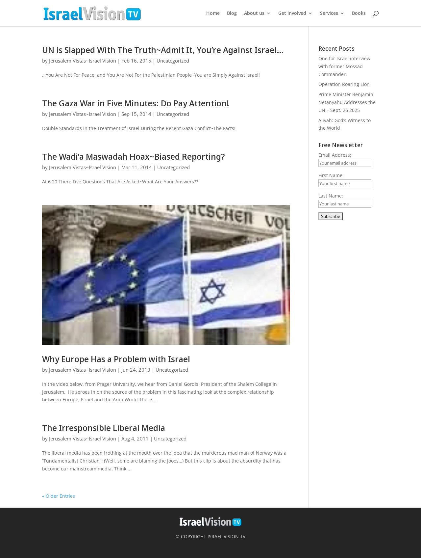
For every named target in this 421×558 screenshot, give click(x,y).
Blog (232, 13)
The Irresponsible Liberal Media (103, 428)
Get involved (292, 13)
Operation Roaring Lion (344, 84)
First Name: (331, 175)
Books (359, 13)
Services (329, 13)
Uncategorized (173, 60)
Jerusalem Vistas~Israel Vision (82, 60)
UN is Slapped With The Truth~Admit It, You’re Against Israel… (163, 50)
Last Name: (330, 196)
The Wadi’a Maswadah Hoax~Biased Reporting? (133, 156)
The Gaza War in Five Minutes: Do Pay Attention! (135, 103)
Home (213, 13)
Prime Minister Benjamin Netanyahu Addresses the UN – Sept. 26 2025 (347, 102)
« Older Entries (58, 496)
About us (254, 13)
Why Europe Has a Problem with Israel (116, 359)
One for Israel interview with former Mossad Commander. (344, 66)
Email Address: (334, 155)
